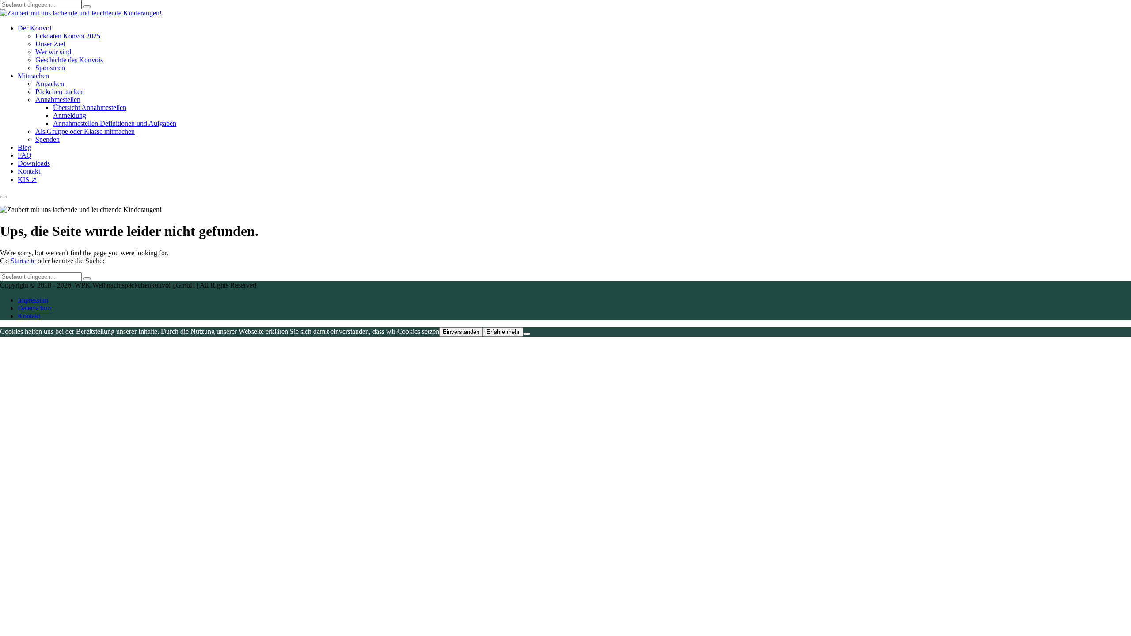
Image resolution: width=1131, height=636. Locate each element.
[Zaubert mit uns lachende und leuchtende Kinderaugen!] (81, 13)
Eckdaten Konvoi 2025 (67, 36)
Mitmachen (33, 76)
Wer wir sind (53, 52)
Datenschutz (35, 308)
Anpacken (49, 83)
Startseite (23, 261)
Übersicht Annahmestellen (89, 107)
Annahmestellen (57, 99)
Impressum (33, 300)
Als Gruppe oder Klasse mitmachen (85, 131)
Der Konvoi (34, 28)
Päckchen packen (59, 91)
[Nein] (526, 334)
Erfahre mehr (503, 332)
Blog (24, 147)
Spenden (47, 139)
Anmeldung (69, 115)
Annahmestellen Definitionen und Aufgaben (114, 123)
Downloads (34, 163)
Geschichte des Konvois (69, 60)
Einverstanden (461, 332)
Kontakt (29, 171)
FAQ (25, 155)
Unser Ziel (50, 44)
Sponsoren (50, 68)
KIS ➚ (27, 179)
